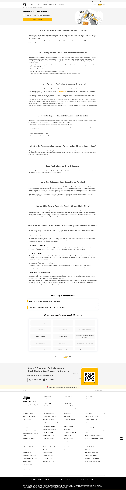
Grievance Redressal (27, 1)
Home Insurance (48, 408)
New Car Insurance (27, 449)
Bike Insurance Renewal (48, 419)
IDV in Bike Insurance (48, 455)
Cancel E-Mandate (68, 396)
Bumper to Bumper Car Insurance (30, 458)
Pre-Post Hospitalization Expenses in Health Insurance (95, 431)
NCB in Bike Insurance (48, 458)
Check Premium (37, 19)
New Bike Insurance (47, 449)
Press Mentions (67, 403)
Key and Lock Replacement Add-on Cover (32, 430)
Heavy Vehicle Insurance (69, 446)
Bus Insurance (67, 429)
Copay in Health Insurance (91, 425)
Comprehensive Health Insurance (92, 461)
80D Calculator (88, 449)
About (24, 401)
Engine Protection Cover (28, 427)
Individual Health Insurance (91, 419)
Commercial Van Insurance (70, 432)
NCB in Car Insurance (27, 467)
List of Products (67, 398)
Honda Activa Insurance (48, 438)
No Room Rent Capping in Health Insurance (94, 438)
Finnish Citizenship (40, 323)
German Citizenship (40, 343)
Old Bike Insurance (47, 452)
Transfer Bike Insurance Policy (50, 429)
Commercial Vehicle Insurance (51, 401)
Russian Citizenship (40, 329)
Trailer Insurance (67, 435)
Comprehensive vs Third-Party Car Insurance (30, 434)
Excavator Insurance (68, 438)
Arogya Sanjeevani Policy (90, 422)
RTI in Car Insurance (27, 461)
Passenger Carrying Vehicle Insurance (72, 441)
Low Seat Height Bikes (48, 432)
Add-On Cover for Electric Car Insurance (32, 422)
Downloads (25, 479)
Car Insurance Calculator (28, 446)
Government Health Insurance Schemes (94, 444)
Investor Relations (36, 1)
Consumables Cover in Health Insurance (94, 441)
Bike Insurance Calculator (49, 426)
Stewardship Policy (74, 479)
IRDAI (82, 479)
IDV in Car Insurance (27, 464)
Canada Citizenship (62, 336)
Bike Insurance (47, 398)
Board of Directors (89, 396)
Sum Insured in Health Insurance (92, 427)
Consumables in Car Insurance (29, 425)
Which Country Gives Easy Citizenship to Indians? (85, 336)
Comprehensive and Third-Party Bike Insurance (51, 422)
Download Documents (90, 401)
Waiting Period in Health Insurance (92, 458)
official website (61, 91)
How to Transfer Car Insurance (29, 441)
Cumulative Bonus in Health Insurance (93, 435)
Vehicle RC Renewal (68, 426)
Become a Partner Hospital (70, 405)
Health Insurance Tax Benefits (91, 455)
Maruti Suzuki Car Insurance (29, 416)
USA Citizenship (63, 343)
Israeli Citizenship (63, 329)
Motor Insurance (67, 416)
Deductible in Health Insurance (91, 416)
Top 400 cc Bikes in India (48, 435)
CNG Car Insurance (27, 419)
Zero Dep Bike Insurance (48, 441)
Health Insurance (48, 403)
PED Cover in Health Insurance (91, 452)
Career (34, 401)
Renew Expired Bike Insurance (50, 444)
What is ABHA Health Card (91, 446)
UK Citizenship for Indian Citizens (85, 343)
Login (100, 4)
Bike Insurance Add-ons (48, 461)
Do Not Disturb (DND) (37, 479)
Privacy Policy (90, 479)
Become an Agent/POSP (46, 1)
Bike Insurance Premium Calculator (51, 446)
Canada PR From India (62, 323)
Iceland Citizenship (40, 336)
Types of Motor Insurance (69, 419)
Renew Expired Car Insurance (29, 455)
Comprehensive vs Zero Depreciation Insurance (72, 422)
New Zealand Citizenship (85, 329)
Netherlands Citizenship (85, 323)
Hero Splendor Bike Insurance (50, 416)
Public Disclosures (89, 398)
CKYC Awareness (68, 401)
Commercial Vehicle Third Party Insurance (73, 449)
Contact (29, 401)
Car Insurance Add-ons (28, 469)
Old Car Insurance (27, 452)
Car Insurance (47, 396)
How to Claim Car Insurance (29, 438)
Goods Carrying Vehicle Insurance (71, 444)
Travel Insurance (48, 405)
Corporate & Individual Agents (71, 408)
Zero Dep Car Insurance (28, 444)
